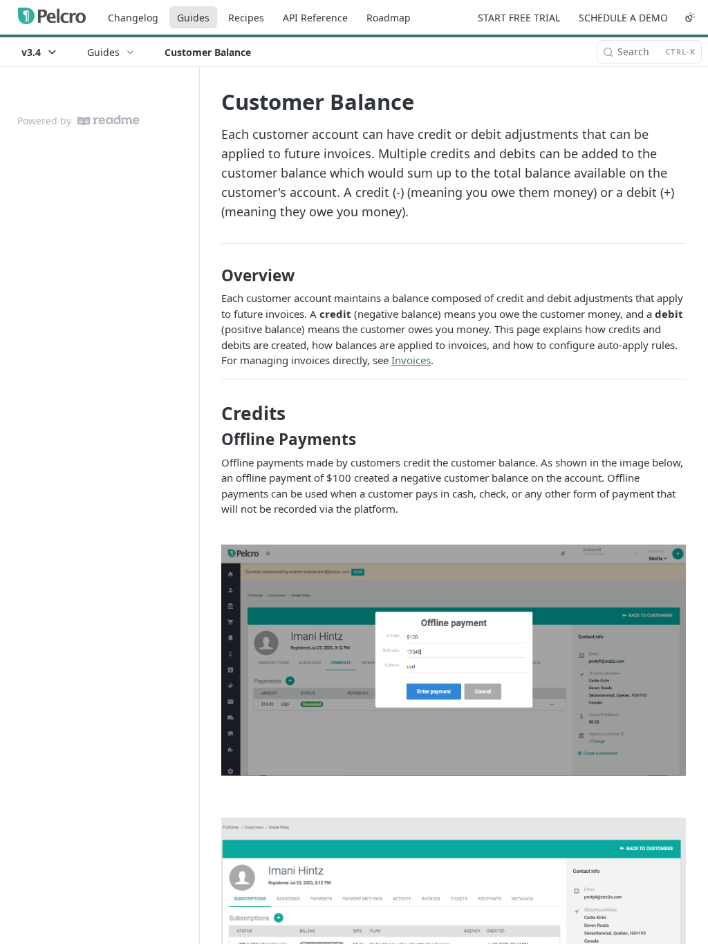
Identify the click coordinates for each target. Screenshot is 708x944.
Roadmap (388, 17)
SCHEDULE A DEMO (623, 17)
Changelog (133, 17)
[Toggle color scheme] (690, 17)
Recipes (246, 17)
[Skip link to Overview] (212, 276)
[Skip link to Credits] (212, 413)
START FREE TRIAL (519, 17)
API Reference (315, 17)
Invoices (411, 360)
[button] (453, 660)
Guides (193, 17)
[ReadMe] (108, 120)
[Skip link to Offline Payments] (212, 439)
